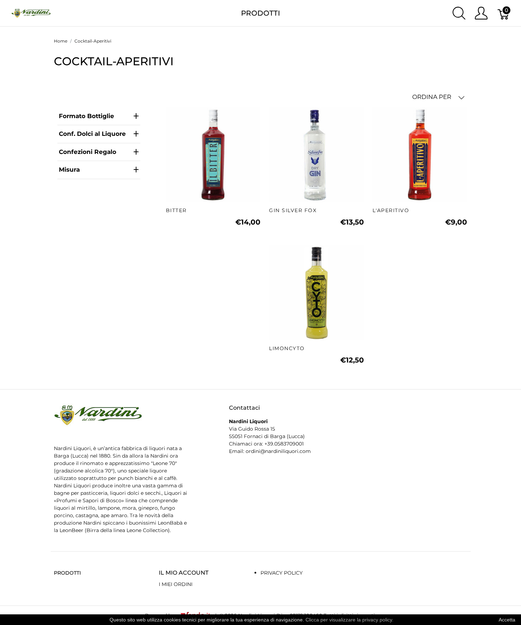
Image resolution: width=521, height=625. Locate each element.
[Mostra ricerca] (459, 13)
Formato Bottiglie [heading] (86, 116)
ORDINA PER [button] (432, 96)
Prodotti (260, 13)
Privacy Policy (281, 573)
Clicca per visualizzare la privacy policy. (349, 620)
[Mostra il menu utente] (481, 13)
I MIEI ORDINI (175, 584)
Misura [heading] (69, 169)
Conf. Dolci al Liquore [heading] (92, 133)
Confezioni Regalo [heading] (87, 151)
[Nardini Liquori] (31, 12)
